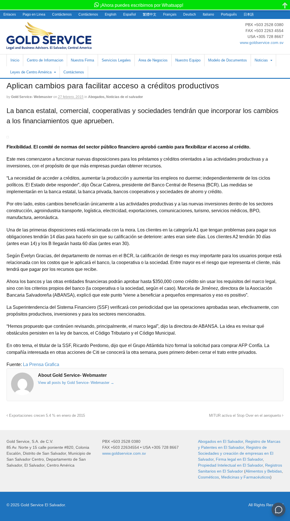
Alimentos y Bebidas (264, 471)
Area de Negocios (153, 60)
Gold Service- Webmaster (31, 97)
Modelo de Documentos (227, 60)
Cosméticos (208, 477)
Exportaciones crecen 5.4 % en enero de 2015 (46, 416)
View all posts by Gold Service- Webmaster (76, 382)
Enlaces (9, 14)
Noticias (261, 60)
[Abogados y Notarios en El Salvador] (49, 46)
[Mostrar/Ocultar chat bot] (278, 509)
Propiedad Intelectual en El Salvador (230, 465)
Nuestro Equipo (188, 60)
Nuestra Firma (82, 60)
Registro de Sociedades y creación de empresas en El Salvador (235, 453)
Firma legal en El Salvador (239, 459)
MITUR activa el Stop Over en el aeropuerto (245, 416)
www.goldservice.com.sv (261, 42)
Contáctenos (62, 14)
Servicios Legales (116, 60)
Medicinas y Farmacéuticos (245, 477)
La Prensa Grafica (41, 364)
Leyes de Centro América (31, 72)
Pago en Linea (34, 14)
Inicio (14, 60)
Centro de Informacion (45, 60)
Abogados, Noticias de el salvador (115, 97)
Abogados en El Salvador (220, 441)
